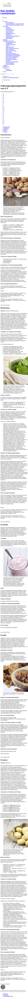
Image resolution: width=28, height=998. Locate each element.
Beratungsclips (9, 38)
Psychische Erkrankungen (11, 59)
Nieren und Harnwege (11, 53)
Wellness (5, 65)
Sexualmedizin (9, 43)
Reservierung (9, 28)
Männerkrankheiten (10, 64)
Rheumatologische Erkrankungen (13, 55)
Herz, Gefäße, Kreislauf (11, 50)
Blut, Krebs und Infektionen (12, 56)
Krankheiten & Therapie (8, 40)
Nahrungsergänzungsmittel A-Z (13, 36)
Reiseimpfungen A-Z (10, 33)
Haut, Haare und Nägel (11, 58)
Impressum (5, 993)
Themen (5, 67)
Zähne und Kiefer (10, 47)
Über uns (5, 21)
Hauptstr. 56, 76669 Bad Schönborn (11, 77)
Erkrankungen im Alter (11, 42)
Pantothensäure (6, 126)
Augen (7, 45)
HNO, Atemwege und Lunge (12, 48)
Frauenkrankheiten (10, 63)
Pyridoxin (5, 131)
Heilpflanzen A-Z (10, 37)
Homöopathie (6, 66)
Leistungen (5, 26)
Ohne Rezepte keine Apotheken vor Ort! (14, 25)
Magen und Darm (10, 49)
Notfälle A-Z (8, 34)
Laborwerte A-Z (9, 32)
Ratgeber (5, 39)
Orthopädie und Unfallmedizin (12, 54)
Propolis (5, 130)
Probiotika (5, 129)
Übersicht (8, 27)
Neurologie (8, 60)
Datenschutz (6, 995)
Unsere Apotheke (9, 22)
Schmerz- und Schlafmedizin (12, 61)
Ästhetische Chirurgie (10, 44)
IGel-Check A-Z (9, 31)
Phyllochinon (6, 128)
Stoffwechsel (9, 51)
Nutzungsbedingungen (8, 996)
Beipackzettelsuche (10, 29)
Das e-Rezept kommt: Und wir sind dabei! (15, 23)
